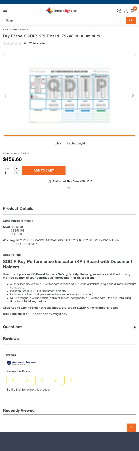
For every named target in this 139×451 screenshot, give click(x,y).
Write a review (37, 43)
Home (6, 29)
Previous (6, 96)
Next (133, 96)
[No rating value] (13, 43)
